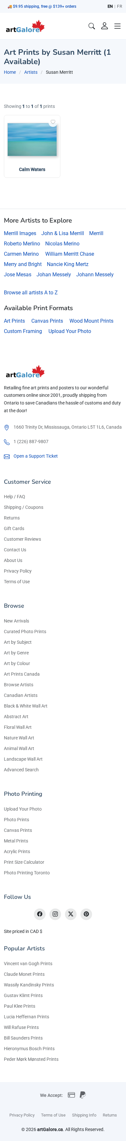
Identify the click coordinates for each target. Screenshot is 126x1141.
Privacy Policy (18, 571)
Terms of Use (17, 581)
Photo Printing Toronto (27, 872)
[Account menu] (104, 26)
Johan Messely (54, 274)
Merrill (96, 233)
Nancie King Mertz (68, 264)
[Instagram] (55, 914)
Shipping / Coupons (23, 507)
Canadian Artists (20, 695)
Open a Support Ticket (36, 456)
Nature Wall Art (19, 737)
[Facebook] (40, 914)
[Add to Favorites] (53, 122)
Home (10, 72)
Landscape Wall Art (23, 759)
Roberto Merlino (22, 244)
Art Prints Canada (22, 674)
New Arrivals (16, 620)
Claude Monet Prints (24, 974)
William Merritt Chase (69, 254)
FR (119, 6)
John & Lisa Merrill (62, 233)
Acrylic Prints (17, 851)
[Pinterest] (86, 914)
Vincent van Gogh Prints (28, 963)
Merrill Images (20, 233)
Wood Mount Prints (91, 321)
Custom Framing (23, 331)
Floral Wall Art (18, 727)
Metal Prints (16, 840)
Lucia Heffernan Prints (26, 1016)
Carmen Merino (21, 254)
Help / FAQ (14, 496)
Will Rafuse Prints (21, 1027)
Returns (12, 517)
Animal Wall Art (19, 748)
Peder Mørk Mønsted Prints (31, 1059)
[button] (117, 26)
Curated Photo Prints (25, 631)
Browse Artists (18, 684)
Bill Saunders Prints (23, 1038)
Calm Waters (32, 169)
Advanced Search (21, 769)
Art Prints (14, 321)
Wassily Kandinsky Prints (29, 984)
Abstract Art (16, 716)
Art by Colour (17, 663)
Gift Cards (14, 528)
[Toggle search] (91, 26)
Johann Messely (95, 274)
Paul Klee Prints (19, 1006)
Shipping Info (84, 1115)
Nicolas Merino (62, 244)
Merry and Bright (23, 264)
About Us (13, 560)
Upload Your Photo (69, 331)
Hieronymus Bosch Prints (29, 1048)
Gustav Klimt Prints (23, 995)
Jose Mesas (17, 274)
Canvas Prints (47, 321)
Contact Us (15, 549)
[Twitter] (71, 914)
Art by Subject (18, 642)
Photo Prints (16, 819)
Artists (30, 72)
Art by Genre (16, 652)
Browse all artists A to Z (31, 293)
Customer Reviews (22, 539)
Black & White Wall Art (25, 705)
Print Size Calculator (24, 862)
